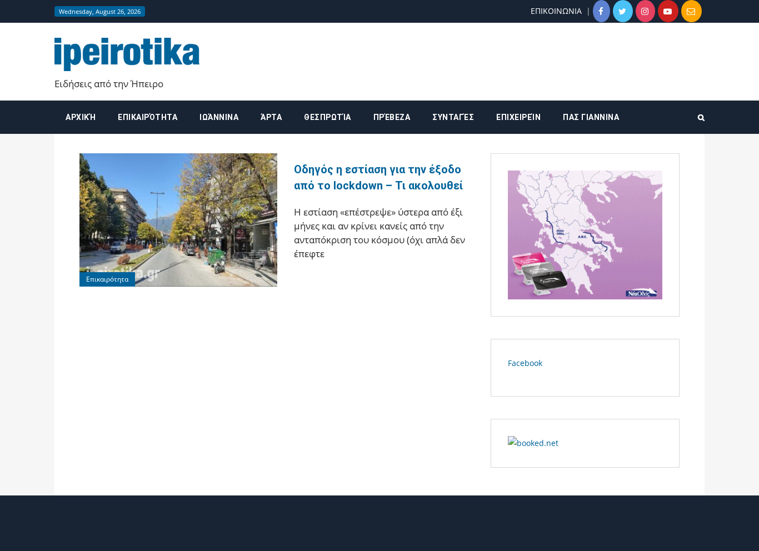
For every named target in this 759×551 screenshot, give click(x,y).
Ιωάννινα (218, 117)
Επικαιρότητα (147, 117)
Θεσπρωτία (327, 117)
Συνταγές (453, 117)
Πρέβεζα (392, 117)
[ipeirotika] (126, 54)
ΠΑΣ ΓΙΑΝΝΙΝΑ (591, 117)
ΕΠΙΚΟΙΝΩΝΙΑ (556, 11)
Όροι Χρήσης (379, 533)
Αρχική (81, 117)
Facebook (525, 363)
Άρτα (271, 117)
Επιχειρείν (518, 117)
